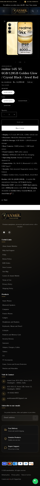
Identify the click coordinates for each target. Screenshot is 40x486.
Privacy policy (16, 475)
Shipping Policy (7, 288)
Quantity (4, 110)
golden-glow (9, 101)
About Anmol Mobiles (9, 246)
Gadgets (5, 318)
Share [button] (5, 200)
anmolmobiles (10, 470)
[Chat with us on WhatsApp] (35, 481)
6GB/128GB (9, 92)
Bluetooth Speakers (8, 305)
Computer (5, 309)
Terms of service (26, 475)
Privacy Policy (7, 284)
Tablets (4, 351)
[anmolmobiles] (11, 216)
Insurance (5, 343)
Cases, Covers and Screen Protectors (14, 364)
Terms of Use (6, 280)
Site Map (5, 271)
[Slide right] (24, 62)
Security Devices (8, 339)
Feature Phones (7, 313)
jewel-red (8, 106)
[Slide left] (15, 62)
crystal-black (23, 101)
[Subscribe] (35, 418)
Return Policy (7, 259)
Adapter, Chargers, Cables (11, 347)
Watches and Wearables (10, 368)
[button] (3, 11)
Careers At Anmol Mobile (10, 276)
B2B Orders (6, 263)
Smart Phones (7, 301)
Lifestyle (5, 330)
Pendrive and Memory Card (11, 335)
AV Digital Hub (16, 479)
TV (3, 356)
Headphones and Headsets (10, 322)
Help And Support (8, 250)
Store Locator (7, 267)
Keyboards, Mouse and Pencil (12, 326)
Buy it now (20, 128)
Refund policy (6, 475)
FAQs (4, 255)
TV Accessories (7, 360)
